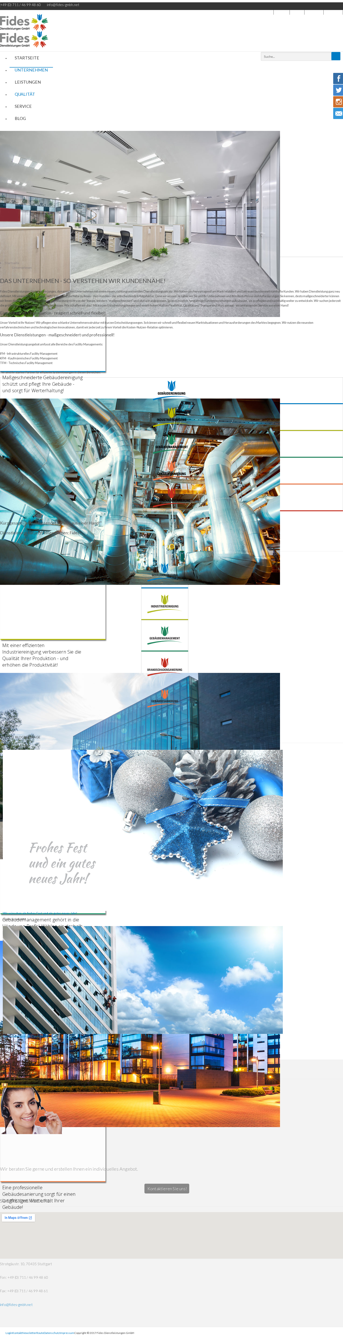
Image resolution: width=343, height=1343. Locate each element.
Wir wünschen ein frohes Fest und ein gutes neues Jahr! (40, 913)
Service (23, 106)
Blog (20, 118)
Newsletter (314, 12)
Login (283, 12)
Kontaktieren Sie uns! (167, 1188)
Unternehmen (31, 69)
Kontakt (297, 12)
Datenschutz (52, 1333)
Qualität (25, 94)
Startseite (27, 57)
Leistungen (28, 82)
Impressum (333, 12)
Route (40, 1333)
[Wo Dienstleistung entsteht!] (171, 22)
